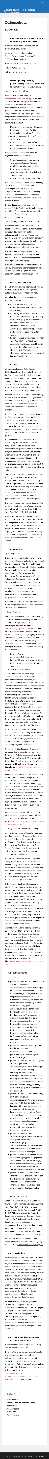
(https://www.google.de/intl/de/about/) (20, 628)
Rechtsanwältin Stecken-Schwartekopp (20, 10)
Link (39, 783)
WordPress (40, 1456)
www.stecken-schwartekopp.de (19, 98)
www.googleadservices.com (24, 952)
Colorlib (23, 1456)
